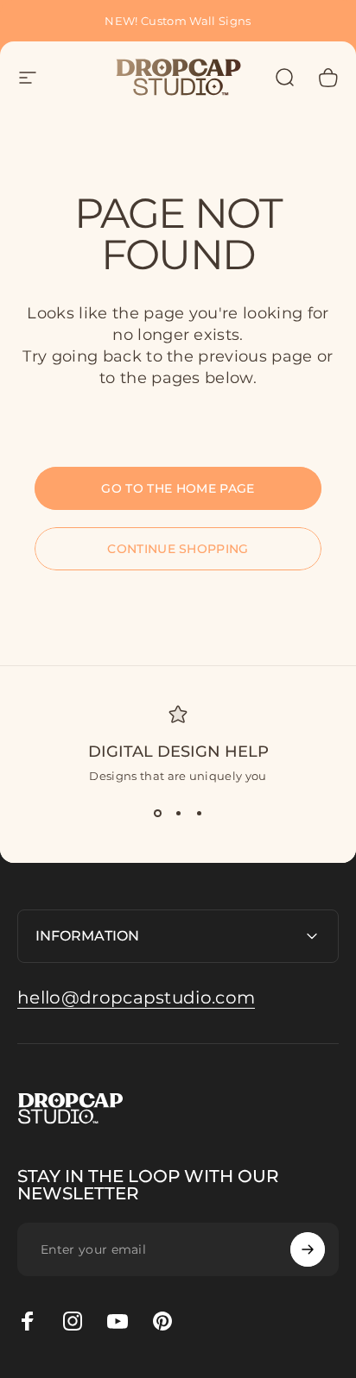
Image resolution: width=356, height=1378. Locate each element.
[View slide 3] (198, 813)
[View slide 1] (157, 813)
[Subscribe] (307, 1249)
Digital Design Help (178, 751)
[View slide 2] (178, 813)
